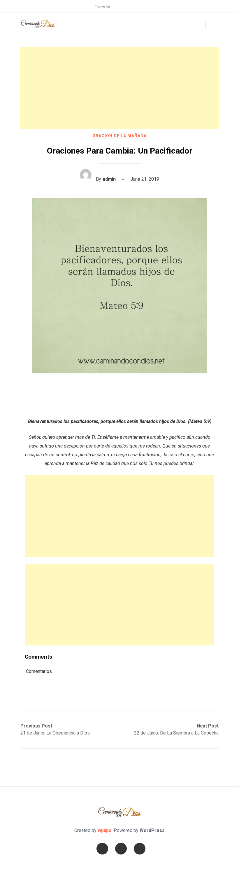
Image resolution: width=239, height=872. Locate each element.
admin (109, 179)
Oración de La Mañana (119, 136)
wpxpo (105, 830)
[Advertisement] (119, 88)
